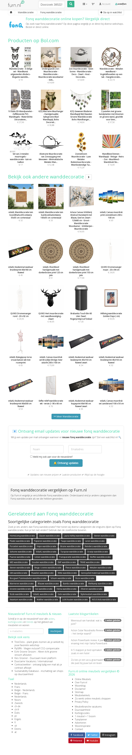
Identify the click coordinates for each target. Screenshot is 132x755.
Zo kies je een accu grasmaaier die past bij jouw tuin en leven (95, 661)
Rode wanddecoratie (19, 594)
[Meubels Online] (11, 12)
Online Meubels (83, 679)
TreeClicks (19, 641)
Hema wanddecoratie (66, 589)
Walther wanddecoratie (47, 599)
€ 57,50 (111, 117)
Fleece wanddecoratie (76, 567)
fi (15, 722)
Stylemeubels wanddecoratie (93, 594)
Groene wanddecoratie (20, 589)
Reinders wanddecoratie (96, 546)
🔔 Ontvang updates (66, 463)
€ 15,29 (81, 160)
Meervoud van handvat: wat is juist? (95, 622)
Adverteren (80, 722)
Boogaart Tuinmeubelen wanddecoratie (28, 578)
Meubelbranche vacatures (88, 706)
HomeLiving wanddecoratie (22, 535)
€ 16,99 (111, 159)
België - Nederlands (24, 690)
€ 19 (20, 74)
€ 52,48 (51, 159)
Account (105, 3)
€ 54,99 (50, 75)
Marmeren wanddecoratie (22, 583)
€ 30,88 (51, 118)
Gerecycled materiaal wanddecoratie (98, 573)
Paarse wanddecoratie (20, 557)
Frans (17, 686)
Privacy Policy (81, 701)
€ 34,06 (81, 117)
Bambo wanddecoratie (73, 583)
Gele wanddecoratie (67, 594)
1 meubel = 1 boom (85, 716)
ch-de (17, 706)
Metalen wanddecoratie (100, 567)
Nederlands (20, 683)
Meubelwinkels (82, 695)
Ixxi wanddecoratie (43, 589)
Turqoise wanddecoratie (72, 551)
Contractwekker (22, 664)
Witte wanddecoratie (67, 573)
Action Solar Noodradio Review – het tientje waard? (95, 632)
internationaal (45, 661)
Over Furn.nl (81, 682)
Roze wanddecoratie (84, 578)
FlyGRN (18, 648)
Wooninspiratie (82, 725)
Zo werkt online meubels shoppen (93, 698)
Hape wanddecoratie (46, 546)
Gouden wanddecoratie (43, 562)
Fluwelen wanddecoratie (42, 573)
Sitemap (79, 692)
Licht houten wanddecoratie (75, 599)
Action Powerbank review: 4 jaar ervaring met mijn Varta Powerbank (95, 642)
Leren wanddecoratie (95, 541)
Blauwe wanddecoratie (48, 583)
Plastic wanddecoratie (20, 541)
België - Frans (21, 693)
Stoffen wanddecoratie (100, 557)
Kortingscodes (82, 713)
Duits (17, 712)
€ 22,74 (111, 74)
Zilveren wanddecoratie (91, 589)
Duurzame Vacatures (25, 661)
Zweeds (18, 703)
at (15, 732)
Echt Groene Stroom (25, 651)
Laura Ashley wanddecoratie (77, 535)
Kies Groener (21, 658)
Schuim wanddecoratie (61, 578)
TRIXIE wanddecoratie (90, 562)
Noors (17, 699)
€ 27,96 (20, 117)
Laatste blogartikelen (83, 614)
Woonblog (80, 685)
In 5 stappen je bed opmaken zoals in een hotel (95, 651)
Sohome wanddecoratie (21, 551)
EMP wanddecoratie (67, 562)
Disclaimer (80, 688)
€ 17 (21, 159)
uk (15, 725)
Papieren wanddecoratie (45, 541)
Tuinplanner (81, 719)
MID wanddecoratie (19, 562)
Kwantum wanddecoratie (21, 599)
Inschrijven (55, 631)
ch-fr (16, 709)
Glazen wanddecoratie (49, 535)
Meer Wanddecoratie (67, 416)
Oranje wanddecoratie (97, 551)
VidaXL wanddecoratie (46, 551)
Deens (17, 728)
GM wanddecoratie (18, 573)
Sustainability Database (26, 670)
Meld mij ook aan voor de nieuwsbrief (52, 456)
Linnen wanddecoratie (45, 557)
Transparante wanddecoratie (72, 557)
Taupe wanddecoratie (71, 541)
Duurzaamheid (82, 709)
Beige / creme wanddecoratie (47, 567)
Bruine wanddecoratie (70, 546)
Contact (79, 729)
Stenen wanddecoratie (104, 535)
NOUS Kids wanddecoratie (104, 599)
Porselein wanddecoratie (21, 546)
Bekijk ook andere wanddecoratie (46, 176)
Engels (17, 719)
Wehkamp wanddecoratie (100, 583)
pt (15, 715)
